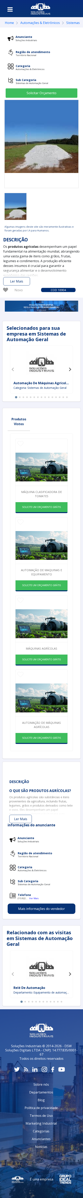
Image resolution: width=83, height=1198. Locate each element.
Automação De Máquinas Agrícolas (41, 383)
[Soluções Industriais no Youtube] (61, 1069)
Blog (41, 1100)
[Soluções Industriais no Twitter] (17, 1069)
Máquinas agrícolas (41, 648)
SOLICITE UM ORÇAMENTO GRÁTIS (41, 507)
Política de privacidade (41, 1108)
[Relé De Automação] (41, 968)
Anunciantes (41, 1139)
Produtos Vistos (18, 421)
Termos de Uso (41, 1115)
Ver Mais (33, 898)
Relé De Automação (29, 988)
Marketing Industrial (41, 1123)
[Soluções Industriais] (41, 8)
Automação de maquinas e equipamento (41, 572)
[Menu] (10, 9)
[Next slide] (70, 369)
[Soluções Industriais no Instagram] (44, 1069)
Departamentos (41, 1092)
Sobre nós (41, 1084)
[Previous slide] (13, 369)
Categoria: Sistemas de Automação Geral (39, 388)
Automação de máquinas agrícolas (41, 725)
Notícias (41, 1147)
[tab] (16, 397)
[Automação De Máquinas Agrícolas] (41, 364)
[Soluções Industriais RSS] (26, 1069)
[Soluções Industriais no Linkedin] (35, 1069)
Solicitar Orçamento (41, 93)
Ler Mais (16, 281)
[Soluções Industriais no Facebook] (52, 1069)
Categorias (41, 1131)
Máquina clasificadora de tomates (41, 494)
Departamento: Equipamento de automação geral (41, 992)
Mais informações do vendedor (41, 909)
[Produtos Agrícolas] (15, 206)
